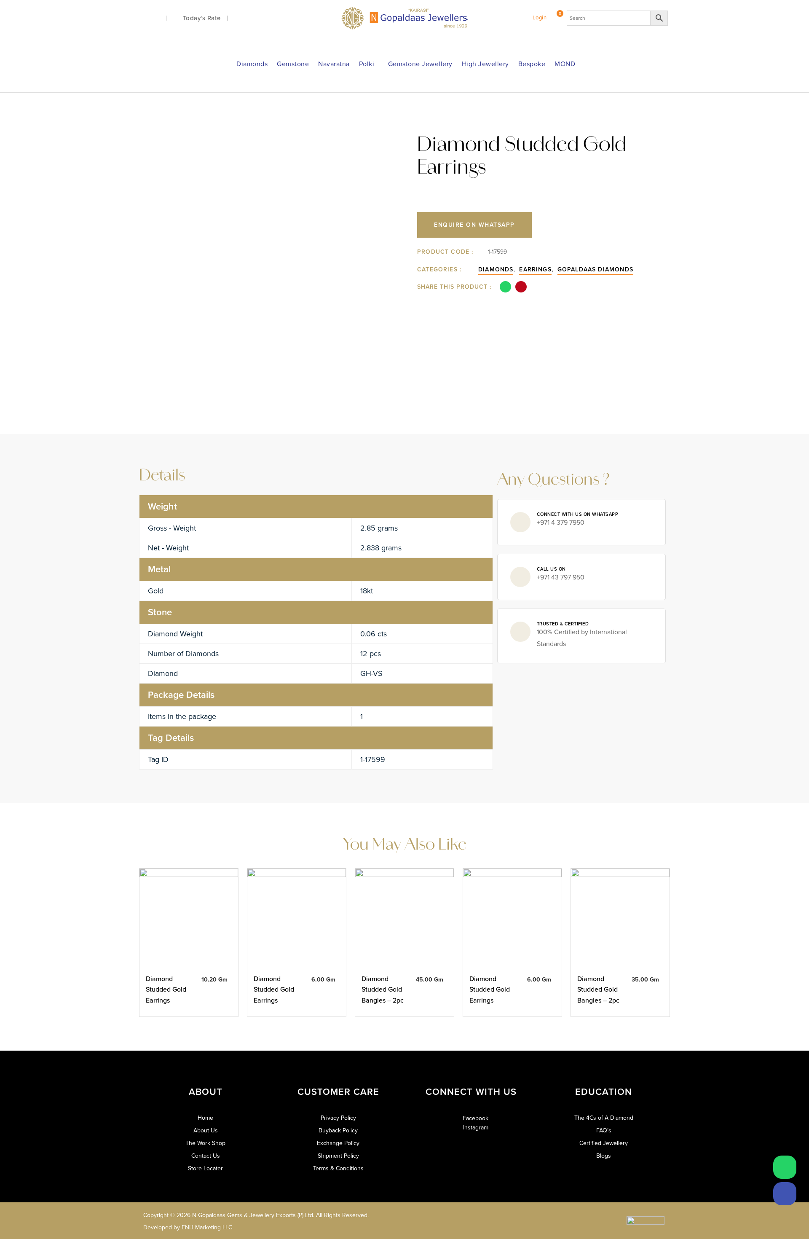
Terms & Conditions (338, 1168)
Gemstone (293, 64)
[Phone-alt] (784, 1193)
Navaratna (334, 64)
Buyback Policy (338, 1130)
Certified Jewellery (603, 1143)
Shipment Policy (338, 1156)
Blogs (603, 1156)
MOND (565, 64)
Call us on (551, 569)
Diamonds (252, 64)
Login (540, 17)
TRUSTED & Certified (563, 623)
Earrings (535, 269)
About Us (205, 1130)
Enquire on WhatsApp (474, 224)
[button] (505, 286)
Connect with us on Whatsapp (578, 514)
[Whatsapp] (784, 1167)
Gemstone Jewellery (420, 64)
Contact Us (205, 1156)
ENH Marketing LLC (207, 1227)
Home (205, 1118)
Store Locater (205, 1168)
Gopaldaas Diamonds (595, 269)
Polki (367, 64)
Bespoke (532, 64)
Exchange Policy (338, 1143)
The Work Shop (205, 1143)
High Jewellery (485, 64)
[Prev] (633, 119)
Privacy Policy (338, 1118)
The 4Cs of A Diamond (603, 1118)
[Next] (649, 119)
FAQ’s (603, 1130)
